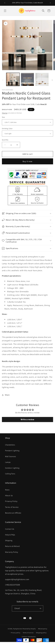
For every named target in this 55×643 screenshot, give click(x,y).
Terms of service (28, 633)
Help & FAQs (10, 535)
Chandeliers (10, 445)
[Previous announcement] (5, 3)
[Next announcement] (50, 3)
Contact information (29, 637)
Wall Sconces (10, 456)
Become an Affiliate (13, 513)
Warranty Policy (11, 552)
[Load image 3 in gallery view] (42, 79)
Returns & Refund (12, 546)
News (7, 490)
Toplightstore (17, 629)
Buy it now (27, 161)
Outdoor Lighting (12, 468)
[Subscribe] (40, 608)
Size (3, 117)
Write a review (27, 419)
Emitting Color (7, 128)
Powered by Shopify (29, 629)
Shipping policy (41, 633)
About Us (9, 495)
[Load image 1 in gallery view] (13, 79)
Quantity (5, 140)
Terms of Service (12, 507)
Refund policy (42, 629)
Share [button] (7, 395)
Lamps (8, 462)
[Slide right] (52, 80)
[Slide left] (3, 80)
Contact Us (9, 529)
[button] (5, 11)
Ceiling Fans (10, 474)
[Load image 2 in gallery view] (27, 79)
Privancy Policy (11, 501)
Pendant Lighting (12, 450)
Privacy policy (15, 633)
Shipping (4, 113)
